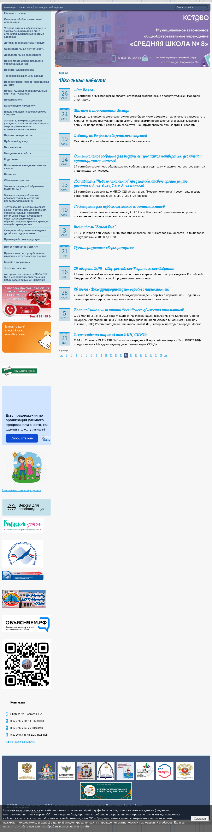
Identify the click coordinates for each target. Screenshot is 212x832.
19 (151, 355)
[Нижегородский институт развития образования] (145, 780)
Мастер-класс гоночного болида (101, 110)
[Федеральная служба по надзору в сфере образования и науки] (66, 780)
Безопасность (13, 147)
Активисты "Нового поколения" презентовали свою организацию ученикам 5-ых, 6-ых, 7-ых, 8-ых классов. (131, 183)
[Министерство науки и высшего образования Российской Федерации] (27, 780)
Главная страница (15, 13)
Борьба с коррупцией (17, 262)
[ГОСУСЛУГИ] (165, 780)
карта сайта (25, 7)
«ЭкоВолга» (84, 89)
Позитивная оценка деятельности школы (25, 167)
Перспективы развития (18, 135)
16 (136, 355)
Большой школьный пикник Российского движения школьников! (129, 309)
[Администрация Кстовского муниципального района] (125, 780)
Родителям (11, 159)
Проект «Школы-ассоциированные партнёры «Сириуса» (25, 92)
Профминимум (13, 99)
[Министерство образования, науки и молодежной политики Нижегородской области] (47, 780)
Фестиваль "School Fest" (95, 226)
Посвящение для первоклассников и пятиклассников (119, 206)
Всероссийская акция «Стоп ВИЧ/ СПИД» (111, 334)
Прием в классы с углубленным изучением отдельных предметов (25, 255)
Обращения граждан (16, 180)
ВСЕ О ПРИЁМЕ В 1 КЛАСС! (21, 247)
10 (106, 355)
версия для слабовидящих (49, 7)
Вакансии (10, 174)
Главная (63, 73)
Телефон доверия (15, 268)
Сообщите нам (22, 438)
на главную (10, 7)
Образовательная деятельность (24, 48)
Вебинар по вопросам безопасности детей (110, 135)
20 (156, 355)
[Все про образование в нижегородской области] (106, 800)
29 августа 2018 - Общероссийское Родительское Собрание (124, 268)
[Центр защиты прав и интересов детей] (185, 780)
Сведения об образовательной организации (23, 21)
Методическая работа (17, 153)
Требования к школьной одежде (23, 75)
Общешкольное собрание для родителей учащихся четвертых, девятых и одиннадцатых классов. (137, 158)
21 (161, 355)
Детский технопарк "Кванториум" (24, 42)
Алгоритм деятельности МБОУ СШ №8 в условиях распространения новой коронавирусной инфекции (25, 277)
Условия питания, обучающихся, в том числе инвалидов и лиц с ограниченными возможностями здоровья (25, 32)
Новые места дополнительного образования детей (23, 62)
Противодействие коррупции (22, 239)
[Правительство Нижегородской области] (86, 780)
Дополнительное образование (22, 54)
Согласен (200, 818)
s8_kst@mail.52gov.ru (22, 741)
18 (146, 355)
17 (141, 355)
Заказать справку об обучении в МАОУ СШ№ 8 (24, 188)
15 (131, 355)
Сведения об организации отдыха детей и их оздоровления (25, 232)
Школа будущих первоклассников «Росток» (25, 113)
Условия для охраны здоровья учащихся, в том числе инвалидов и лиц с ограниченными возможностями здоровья (26, 125)
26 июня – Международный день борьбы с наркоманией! (121, 289)
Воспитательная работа (19, 69)
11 (111, 355)
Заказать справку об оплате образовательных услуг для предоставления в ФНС (21, 198)
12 (116, 355)
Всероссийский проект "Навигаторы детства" (26, 83)
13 (121, 355)
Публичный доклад (16, 141)
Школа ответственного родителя (21, 490)
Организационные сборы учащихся (104, 247)
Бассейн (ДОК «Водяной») (20, 105)
